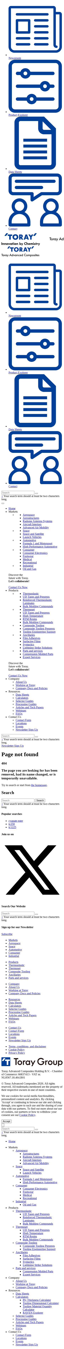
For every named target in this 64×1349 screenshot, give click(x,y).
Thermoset (29, 609)
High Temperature (33, 615)
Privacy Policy (17, 1052)
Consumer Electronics (35, 552)
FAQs (19, 713)
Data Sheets (22, 694)
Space (26, 530)
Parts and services (33, 650)
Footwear (28, 556)
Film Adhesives (31, 638)
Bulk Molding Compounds (38, 606)
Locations (21, 723)
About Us (21, 681)
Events (19, 726)
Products (13, 961)
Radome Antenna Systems (37, 521)
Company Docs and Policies (31, 688)
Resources (14, 999)
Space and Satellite (33, 533)
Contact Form (23, 720)
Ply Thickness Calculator (37, 1299)
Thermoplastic (31, 593)
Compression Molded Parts (38, 654)
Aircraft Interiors (32, 524)
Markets (13, 940)
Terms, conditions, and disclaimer (27, 1046)
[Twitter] (32, 899)
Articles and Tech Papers (30, 707)
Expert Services (31, 657)
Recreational (30, 562)
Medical (27, 559)
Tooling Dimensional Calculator (41, 1303)
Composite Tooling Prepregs (39, 628)
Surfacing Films (32, 641)
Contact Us (15, 1027)
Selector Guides (24, 701)
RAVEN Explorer (33, 1312)
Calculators (22, 697)
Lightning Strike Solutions (37, 647)
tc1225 (12, 827)
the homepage (39, 785)
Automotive (29, 540)
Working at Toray (25, 685)
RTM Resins (30, 619)
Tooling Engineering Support (39, 631)
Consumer (28, 549)
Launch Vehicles (32, 537)
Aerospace (29, 514)
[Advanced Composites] (20, 255)
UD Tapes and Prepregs (36, 596)
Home (12, 508)
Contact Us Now (18, 587)
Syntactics (28, 644)
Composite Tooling (33, 625)
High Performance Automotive (40, 546)
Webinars (21, 710)
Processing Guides (26, 704)
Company (14, 983)
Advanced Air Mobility (36, 527)
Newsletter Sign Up (27, 729)
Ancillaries (29, 634)
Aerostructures (31, 517)
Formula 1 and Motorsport (37, 543)
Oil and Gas (29, 568)
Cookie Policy (17, 1049)
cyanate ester (16, 820)
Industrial (28, 565)
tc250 (12, 823)
